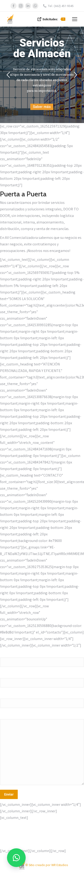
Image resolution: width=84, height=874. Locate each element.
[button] (16, 857)
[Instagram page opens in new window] (21, 6)
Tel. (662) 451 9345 (61, 6)
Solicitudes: (53, 19)
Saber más (42, 107)
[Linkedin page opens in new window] (28, 6)
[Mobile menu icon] (74, 19)
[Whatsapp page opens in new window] (35, 6)
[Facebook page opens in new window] (13, 6)
